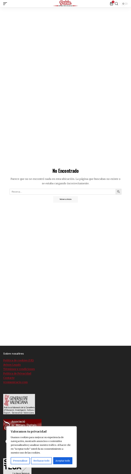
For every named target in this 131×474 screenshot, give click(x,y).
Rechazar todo (41, 460)
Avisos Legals (12, 364)
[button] (128, 3)
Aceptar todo (62, 460)
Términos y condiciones (19, 369)
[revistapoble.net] (65, 3)
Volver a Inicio (66, 199)
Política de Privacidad (17, 373)
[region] (41, 447)
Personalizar (20, 460)
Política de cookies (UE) (18, 360)
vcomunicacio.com (15, 382)
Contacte (9, 377)
